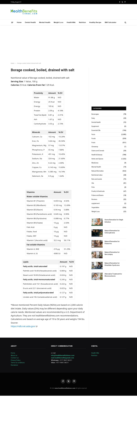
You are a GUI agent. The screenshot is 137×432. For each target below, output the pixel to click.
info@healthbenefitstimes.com (62, 355)
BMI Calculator (110, 22)
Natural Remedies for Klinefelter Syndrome (112, 264)
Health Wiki (71, 22)
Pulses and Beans (97, 195)
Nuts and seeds (97, 179)
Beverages (95, 114)
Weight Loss (58, 22)
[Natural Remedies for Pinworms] (97, 243)
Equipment (95, 126)
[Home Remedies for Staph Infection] (97, 222)
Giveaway (95, 146)
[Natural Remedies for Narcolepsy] (97, 254)
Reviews (94, 199)
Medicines (95, 163)
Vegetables (95, 207)
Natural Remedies (98, 171)
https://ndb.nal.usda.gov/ (23, 326)
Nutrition (82, 22)
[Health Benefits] (24, 12)
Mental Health (44, 22)
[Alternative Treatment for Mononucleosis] (97, 276)
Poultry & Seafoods (98, 191)
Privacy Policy (15, 360)
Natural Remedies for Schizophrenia (112, 232)
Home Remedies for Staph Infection (114, 221)
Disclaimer (14, 365)
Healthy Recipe (95, 22)
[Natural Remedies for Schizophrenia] (97, 233)
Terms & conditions (18, 363)
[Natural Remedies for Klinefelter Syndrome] (97, 265)
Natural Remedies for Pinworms (112, 242)
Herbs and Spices (97, 159)
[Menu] (12, 22)
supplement (96, 203)
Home (19, 22)
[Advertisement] (68, 44)
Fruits (93, 142)
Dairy (93, 118)
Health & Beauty (97, 155)
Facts (93, 134)
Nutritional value (97, 175)
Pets (93, 187)
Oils (93, 183)
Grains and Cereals (98, 151)
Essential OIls (96, 130)
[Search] (125, 22)
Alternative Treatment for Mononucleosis (113, 275)
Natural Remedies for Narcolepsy (112, 253)
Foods (94, 138)
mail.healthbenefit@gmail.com (62, 358)
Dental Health (30, 22)
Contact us (15, 358)
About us (14, 355)
